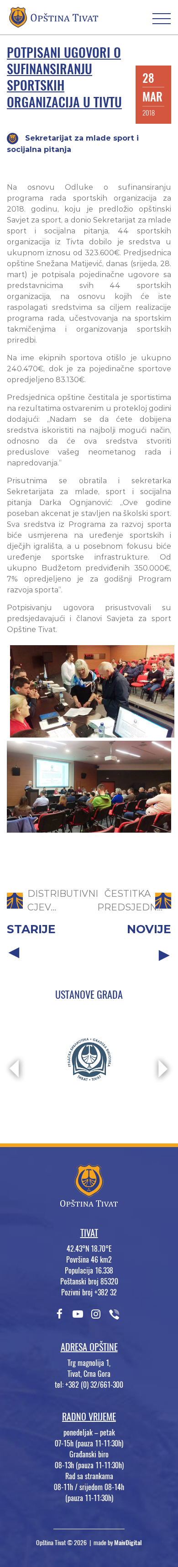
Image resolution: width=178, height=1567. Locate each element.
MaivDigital (128, 1542)
